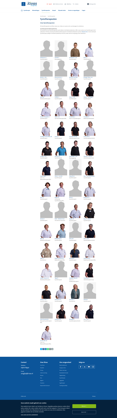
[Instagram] (93, 366)
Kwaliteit (42, 367)
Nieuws (41, 375)
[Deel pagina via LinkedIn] (46, 349)
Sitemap (93, 396)
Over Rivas (42, 365)
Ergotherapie (62, 383)
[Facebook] (80, 366)
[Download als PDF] (52, 349)
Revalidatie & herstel (64, 372)
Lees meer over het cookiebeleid (29, 414)
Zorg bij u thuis (63, 367)
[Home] (32, 4)
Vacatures (42, 383)
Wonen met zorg (63, 370)
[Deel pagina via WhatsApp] (48, 349)
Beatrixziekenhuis (63, 365)
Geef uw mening (43, 372)
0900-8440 (25, 367)
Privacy (41, 370)
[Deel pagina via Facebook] (43, 349)
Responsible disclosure (45, 385)
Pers (41, 378)
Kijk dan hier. (85, 31)
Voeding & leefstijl (63, 385)
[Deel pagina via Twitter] (41, 349)
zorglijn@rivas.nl (27, 373)
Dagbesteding (62, 375)
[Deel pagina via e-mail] (50, 349)
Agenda (41, 380)
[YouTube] (89, 366)
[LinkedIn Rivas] (84, 366)
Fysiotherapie (43, 16)
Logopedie (62, 380)
